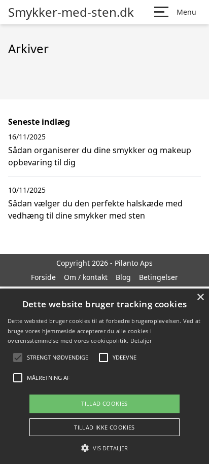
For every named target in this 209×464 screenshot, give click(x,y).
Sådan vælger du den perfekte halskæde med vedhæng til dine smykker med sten (95, 209)
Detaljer (141, 340)
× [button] (200, 297)
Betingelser (158, 277)
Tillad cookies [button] (104, 403)
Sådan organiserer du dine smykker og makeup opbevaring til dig (99, 156)
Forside (43, 277)
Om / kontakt (86, 277)
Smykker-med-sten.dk (71, 12)
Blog (123, 277)
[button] (104, 448)
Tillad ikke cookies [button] (104, 427)
